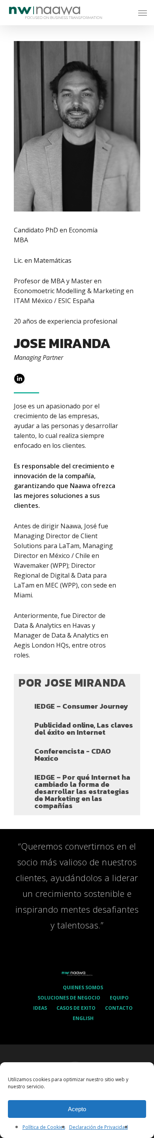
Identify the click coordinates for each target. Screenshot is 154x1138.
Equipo (119, 997)
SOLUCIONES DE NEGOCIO (69, 997)
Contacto (119, 1008)
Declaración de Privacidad (98, 1127)
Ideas (40, 1008)
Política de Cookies (44, 1127)
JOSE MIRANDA (62, 343)
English (83, 1018)
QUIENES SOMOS (83, 987)
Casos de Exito (76, 1008)
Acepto (77, 1109)
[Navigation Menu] (142, 13)
